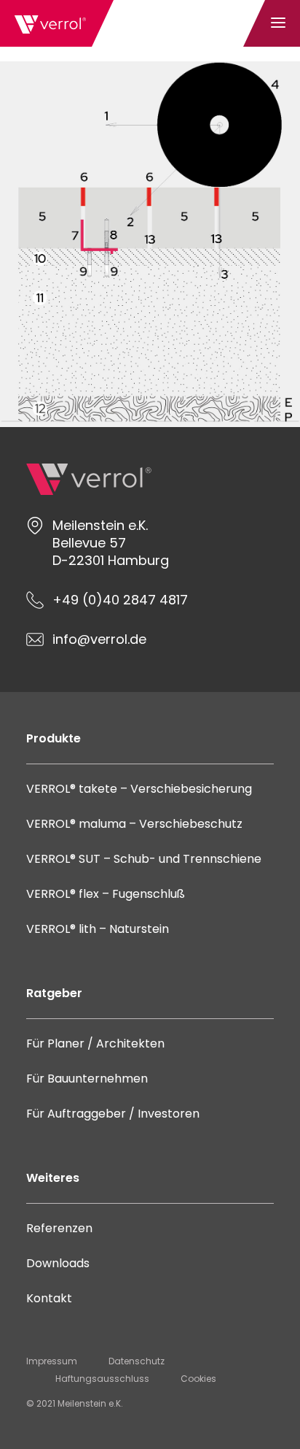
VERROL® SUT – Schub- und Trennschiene (143, 858)
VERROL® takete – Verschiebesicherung (139, 788)
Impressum (51, 1361)
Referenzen (59, 1228)
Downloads (58, 1263)
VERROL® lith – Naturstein (97, 928)
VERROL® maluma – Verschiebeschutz (134, 823)
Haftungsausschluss (102, 1378)
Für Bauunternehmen (87, 1078)
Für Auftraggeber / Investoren (113, 1113)
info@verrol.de (99, 639)
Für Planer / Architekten (95, 1043)
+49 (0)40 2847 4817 (120, 600)
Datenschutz (136, 1361)
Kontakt (49, 1298)
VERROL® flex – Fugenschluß (105, 893)
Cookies (198, 1378)
